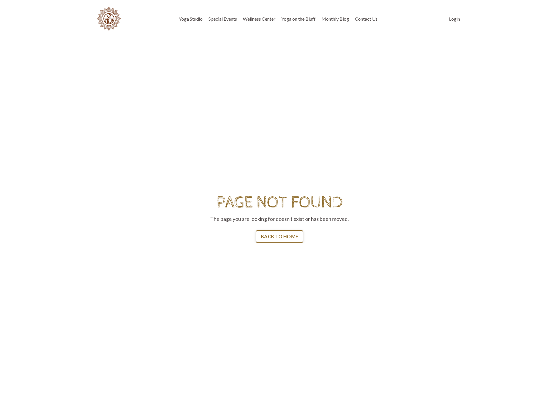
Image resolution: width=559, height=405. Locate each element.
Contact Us (366, 19)
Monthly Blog (335, 19)
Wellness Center (259, 19)
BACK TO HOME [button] (279, 236)
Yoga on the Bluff (298, 19)
